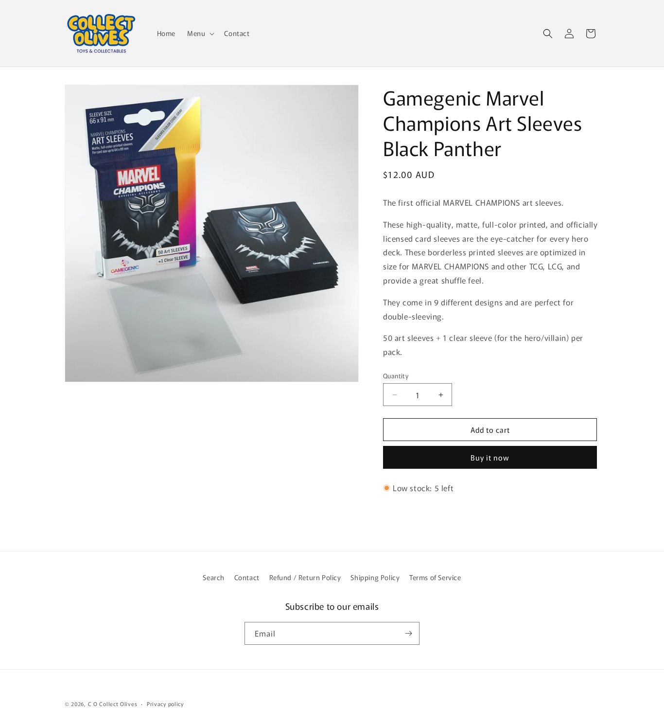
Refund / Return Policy (305, 577)
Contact (247, 577)
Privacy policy (165, 704)
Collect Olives (118, 704)
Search (214, 577)
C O (94, 704)
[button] (199, 33)
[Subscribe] (408, 633)
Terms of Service (435, 577)
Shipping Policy (375, 577)
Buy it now (490, 457)
